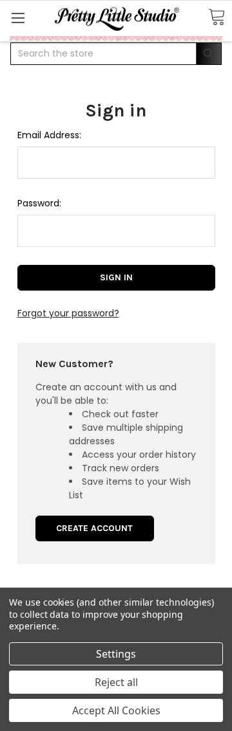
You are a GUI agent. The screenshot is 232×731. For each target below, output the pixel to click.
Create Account (94, 528)
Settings (116, 654)
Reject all (116, 682)
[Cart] (216, 18)
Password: (39, 203)
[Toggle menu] (17, 17)
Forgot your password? (68, 313)
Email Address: (49, 135)
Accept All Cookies (116, 710)
